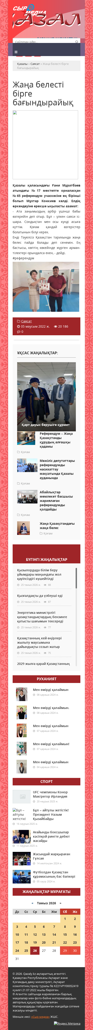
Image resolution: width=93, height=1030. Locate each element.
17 (17, 942)
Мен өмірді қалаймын (50, 689)
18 (26, 942)
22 (65, 942)
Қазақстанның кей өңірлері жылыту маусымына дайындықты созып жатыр (39, 642)
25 (26, 950)
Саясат (26, 321)
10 (17, 934)
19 (35, 942)
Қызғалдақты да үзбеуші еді (40, 595)
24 (17, 950)
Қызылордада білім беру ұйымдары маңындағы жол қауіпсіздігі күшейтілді (39, 574)
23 (75, 942)
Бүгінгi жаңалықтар (46, 559)
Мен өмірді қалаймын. (51, 708)
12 (35, 934)
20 (44, 942)
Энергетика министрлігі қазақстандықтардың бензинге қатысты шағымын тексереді (42, 616)
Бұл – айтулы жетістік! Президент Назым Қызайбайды (51, 814)
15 (65, 934)
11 (26, 934)
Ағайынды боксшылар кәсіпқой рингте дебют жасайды (51, 836)
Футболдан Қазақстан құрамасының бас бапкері (54, 874)
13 (44, 934)
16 (75, 934)
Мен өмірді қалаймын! (51, 744)
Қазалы (46, 21)
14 (54, 934)
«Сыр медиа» (40, 1017)
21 (54, 942)
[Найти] (76, 41)
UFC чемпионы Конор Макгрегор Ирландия (50, 794)
